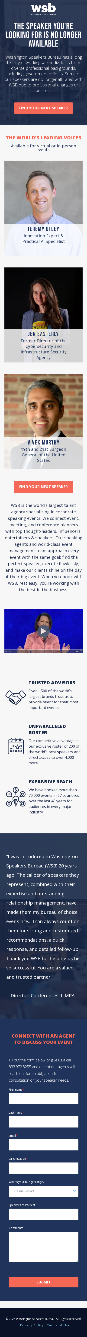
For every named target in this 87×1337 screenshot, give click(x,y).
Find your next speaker (43, 108)
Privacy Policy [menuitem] (32, 1325)
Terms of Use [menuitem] (58, 1325)
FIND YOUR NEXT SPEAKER (43, 486)
